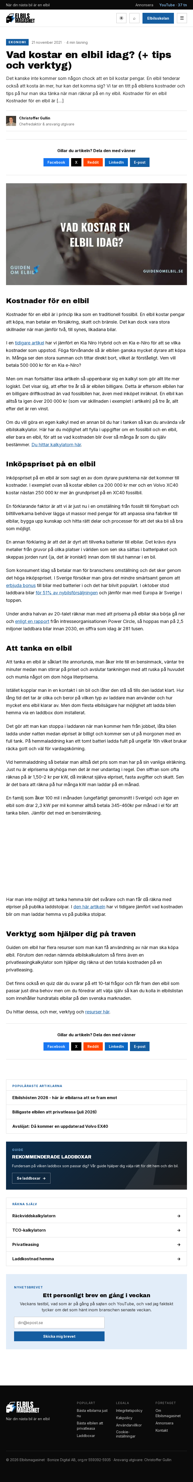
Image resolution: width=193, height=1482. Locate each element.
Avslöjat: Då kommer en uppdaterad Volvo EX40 (60, 1126)
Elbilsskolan (158, 18)
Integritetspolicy (129, 1410)
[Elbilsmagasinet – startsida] (20, 18)
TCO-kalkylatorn (96, 1230)
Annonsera (144, 5)
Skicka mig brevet (59, 1336)
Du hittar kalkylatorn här (56, 444)
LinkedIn (116, 162)
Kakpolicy (124, 1418)
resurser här (97, 1011)
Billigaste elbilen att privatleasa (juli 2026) (54, 1111)
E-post (140, 162)
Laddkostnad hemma (96, 1258)
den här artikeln (89, 906)
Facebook (56, 162)
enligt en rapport (32, 621)
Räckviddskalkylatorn (96, 1215)
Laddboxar (86, 1435)
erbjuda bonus (21, 585)
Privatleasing (96, 1244)
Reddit (93, 162)
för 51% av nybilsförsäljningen (67, 592)
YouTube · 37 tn (173, 5)
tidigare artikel (29, 342)
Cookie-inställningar (125, 1434)
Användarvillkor (129, 1425)
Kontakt (162, 1430)
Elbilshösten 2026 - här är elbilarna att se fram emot (64, 1097)
